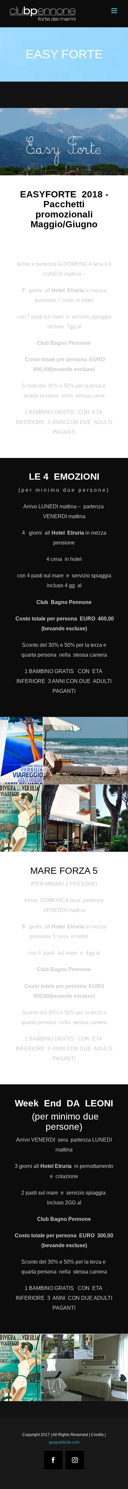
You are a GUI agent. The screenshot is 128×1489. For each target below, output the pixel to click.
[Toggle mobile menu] (114, 10)
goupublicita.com (64, 1442)
